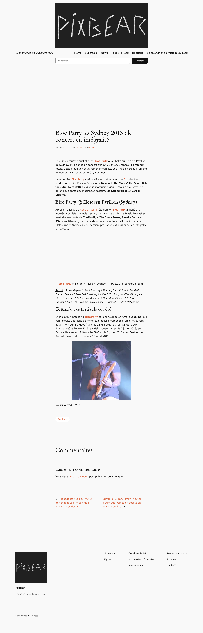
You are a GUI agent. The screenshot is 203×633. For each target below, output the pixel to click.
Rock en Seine (88, 209)
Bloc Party (62, 419)
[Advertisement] (101, 90)
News (92, 147)
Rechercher (139, 60)
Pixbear (79, 147)
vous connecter (79, 476)
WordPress (33, 615)
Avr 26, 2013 (61, 147)
